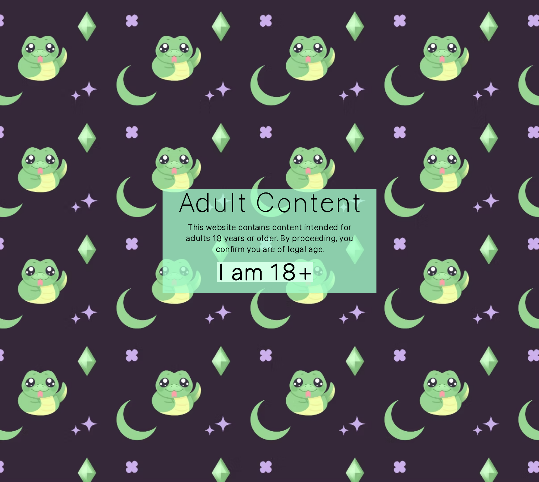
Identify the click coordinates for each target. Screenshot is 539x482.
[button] (254, 272)
